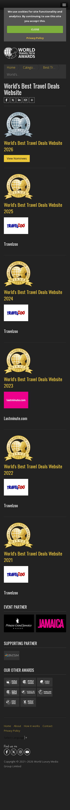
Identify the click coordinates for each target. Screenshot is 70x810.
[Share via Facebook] (6, 100)
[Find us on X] (14, 752)
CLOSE (35, 29)
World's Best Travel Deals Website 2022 (33, 469)
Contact (47, 726)
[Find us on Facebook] (7, 752)
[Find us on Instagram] (20, 752)
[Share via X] (13, 100)
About (17, 726)
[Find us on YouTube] (27, 752)
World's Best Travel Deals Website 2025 (33, 208)
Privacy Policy (35, 38)
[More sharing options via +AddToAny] (31, 100)
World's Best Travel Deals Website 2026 (33, 146)
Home (11, 67)
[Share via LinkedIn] (19, 100)
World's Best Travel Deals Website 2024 (33, 295)
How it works (32, 726)
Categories (30, 67)
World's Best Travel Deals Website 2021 (33, 556)
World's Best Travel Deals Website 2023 (33, 382)
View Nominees (17, 158)
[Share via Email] (25, 100)
